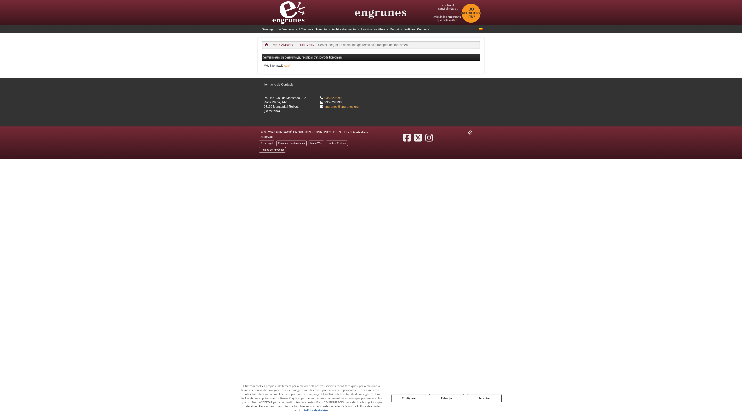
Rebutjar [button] (446, 398)
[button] (295, 12)
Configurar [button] (409, 398)
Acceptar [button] (484, 398)
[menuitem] (269, 29)
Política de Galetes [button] (316, 410)
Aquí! (286, 65)
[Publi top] (456, 13)
